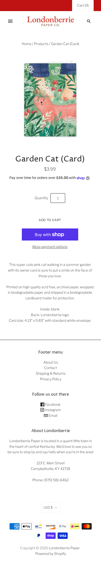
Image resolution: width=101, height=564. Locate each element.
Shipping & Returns (50, 373)
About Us (50, 362)
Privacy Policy (50, 379)
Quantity (41, 198)
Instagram (52, 410)
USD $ (48, 507)
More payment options (49, 246)
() (83, 5)
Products (41, 44)
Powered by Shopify (50, 553)
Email (52, 415)
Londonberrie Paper (64, 548)
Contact (50, 368)
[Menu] (10, 21)
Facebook (52, 404)
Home (26, 44)
